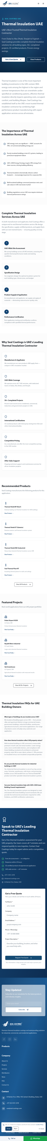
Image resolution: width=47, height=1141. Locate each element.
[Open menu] (43, 4)
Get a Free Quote (11, 59)
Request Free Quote (21, 958)
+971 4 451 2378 (9, 875)
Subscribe (22, 1010)
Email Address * (10, 920)
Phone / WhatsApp (11, 930)
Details (42, 1128)
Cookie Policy (37, 1133)
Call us (13, 1138)
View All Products (21, 584)
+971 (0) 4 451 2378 (13, 1103)
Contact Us (5, 1085)
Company (8, 911)
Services (4, 1069)
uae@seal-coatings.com (14, 1108)
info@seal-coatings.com (12, 878)
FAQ (3, 1081)
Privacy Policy (10, 1133)
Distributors (6, 1073)
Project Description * (11, 939)
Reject (15, 1128)
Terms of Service (23, 1133)
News (3, 1077)
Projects (4, 1065)
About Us (5, 1061)
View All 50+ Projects (21, 685)
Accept (8, 1128)
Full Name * (9, 902)
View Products (35, 59)
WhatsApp (36, 1138)
